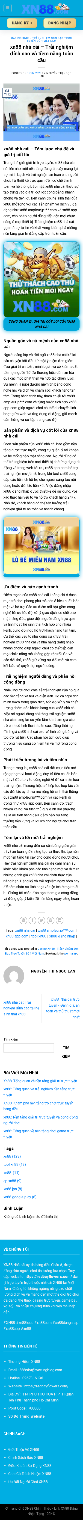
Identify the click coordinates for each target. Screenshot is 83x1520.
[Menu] (7, 8)
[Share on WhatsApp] (23, 920)
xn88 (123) (12, 1156)
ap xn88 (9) (12, 1181)
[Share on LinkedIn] (59, 920)
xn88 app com (17, 936)
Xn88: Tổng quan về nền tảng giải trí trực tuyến (40, 1081)
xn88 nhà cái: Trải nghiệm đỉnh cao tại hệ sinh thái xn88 (21, 1008)
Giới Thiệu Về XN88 (23, 1449)
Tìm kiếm (10, 1039)
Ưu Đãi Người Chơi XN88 (28, 1482)
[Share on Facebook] (32, 920)
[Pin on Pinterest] (50, 920)
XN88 (10, 1323)
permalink (70, 953)
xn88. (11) (11, 1173)
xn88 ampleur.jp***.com (56, 930)
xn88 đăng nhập (62, 936)
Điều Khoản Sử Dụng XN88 (29, 1465)
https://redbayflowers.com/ (46, 1386)
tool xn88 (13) (14, 1164)
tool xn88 (38, 936)
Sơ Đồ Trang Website (26, 1416)
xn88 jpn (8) (12, 1189)
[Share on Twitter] (41, 920)
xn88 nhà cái (25, 930)
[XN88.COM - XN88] (45, 8)
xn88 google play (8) (19, 1197)
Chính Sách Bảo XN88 (25, 1457)
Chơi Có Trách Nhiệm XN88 (29, 1474)
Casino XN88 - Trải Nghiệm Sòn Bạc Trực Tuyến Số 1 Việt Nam (41, 39)
